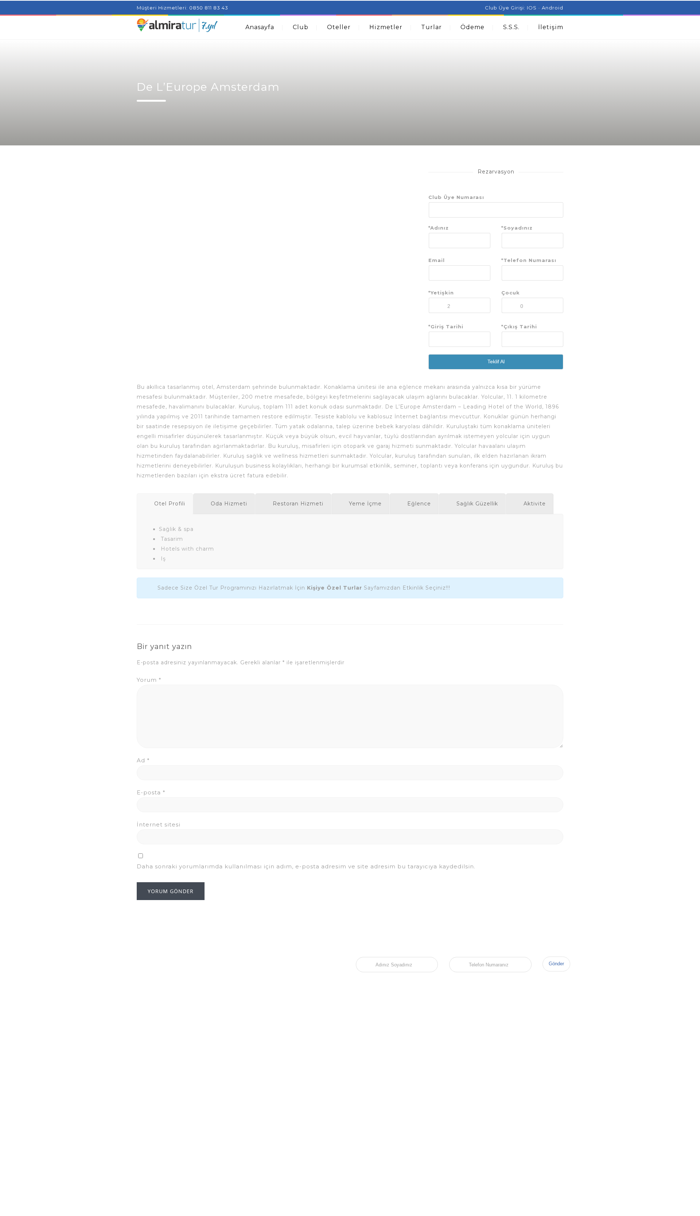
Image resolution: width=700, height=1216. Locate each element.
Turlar (431, 27)
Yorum (149, 679)
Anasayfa (259, 27)
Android (552, 8)
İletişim (550, 27)
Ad (143, 760)
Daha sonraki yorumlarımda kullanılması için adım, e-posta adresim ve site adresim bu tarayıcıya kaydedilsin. (306, 866)
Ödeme (472, 27)
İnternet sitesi (158, 824)
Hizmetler (385, 27)
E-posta (151, 792)
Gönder (556, 963)
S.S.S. (511, 27)
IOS (532, 8)
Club (300, 27)
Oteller (339, 27)
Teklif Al (496, 361)
